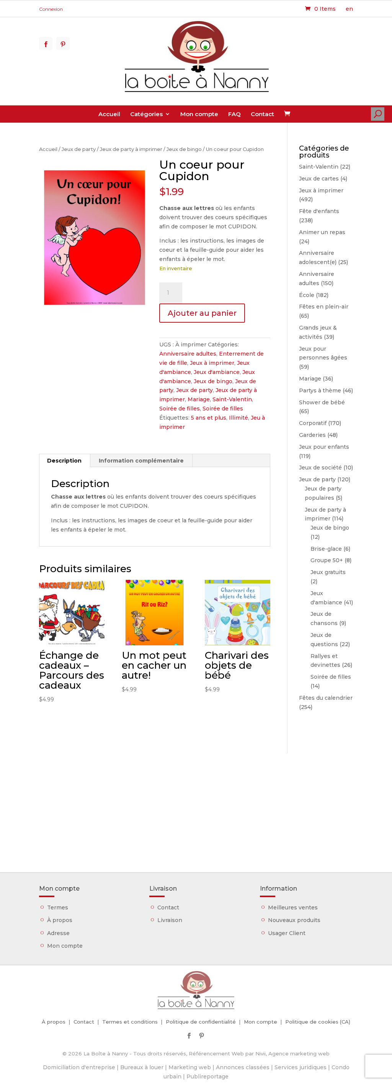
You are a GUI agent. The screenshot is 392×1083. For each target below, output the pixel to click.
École (306, 295)
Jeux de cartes (319, 178)
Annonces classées (243, 1067)
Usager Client (286, 933)
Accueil (109, 114)
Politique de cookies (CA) (317, 1022)
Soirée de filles (179, 408)
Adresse (58, 933)
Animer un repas (322, 232)
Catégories (146, 114)
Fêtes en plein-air (323, 306)
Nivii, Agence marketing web (292, 1053)
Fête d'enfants (319, 211)
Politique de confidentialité (201, 1022)
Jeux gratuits (328, 572)
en (349, 8)
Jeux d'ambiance (217, 372)
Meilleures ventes (293, 907)
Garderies (312, 435)
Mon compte (199, 114)
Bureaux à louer (141, 1067)
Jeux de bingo (184, 149)
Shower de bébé (322, 402)
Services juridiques (300, 1067)
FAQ (234, 114)
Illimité (238, 417)
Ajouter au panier (202, 313)
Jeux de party (79, 149)
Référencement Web (216, 1053)
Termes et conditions (130, 1022)
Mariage (199, 399)
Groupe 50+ (326, 560)
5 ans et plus (208, 417)
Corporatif (313, 423)
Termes (57, 907)
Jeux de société (320, 467)
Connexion (51, 9)
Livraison (169, 920)
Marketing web (189, 1067)
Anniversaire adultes (187, 353)
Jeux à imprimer (212, 362)
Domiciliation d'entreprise (79, 1067)
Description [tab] (64, 460)
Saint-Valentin (232, 399)
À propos (59, 920)
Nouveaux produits (294, 920)
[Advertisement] (196, 807)
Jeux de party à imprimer (131, 149)
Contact (262, 114)
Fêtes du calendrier (326, 697)
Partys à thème (320, 390)
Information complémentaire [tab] (141, 460)
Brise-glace (326, 548)
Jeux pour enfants (324, 446)
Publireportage (207, 1076)
